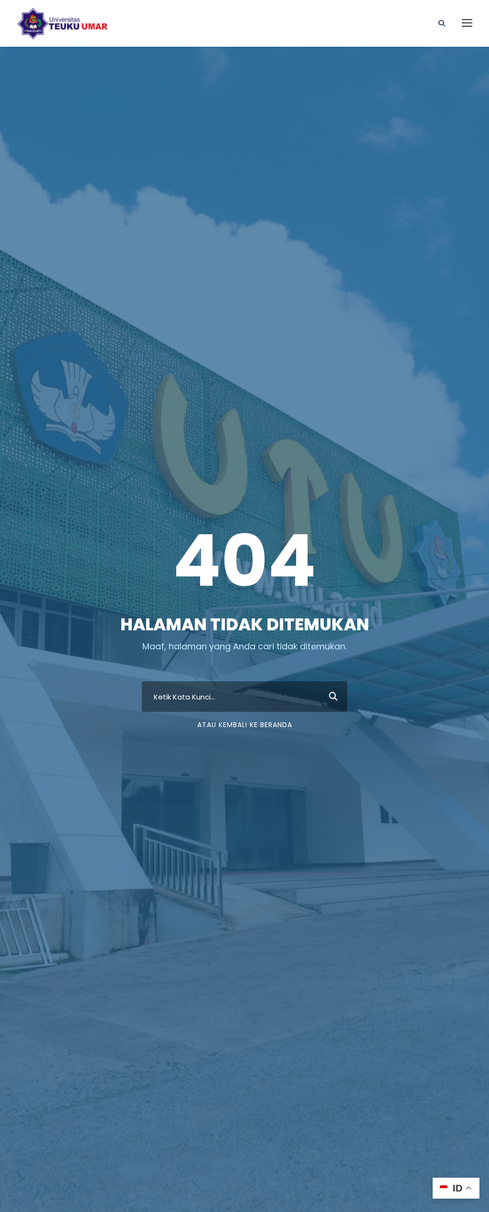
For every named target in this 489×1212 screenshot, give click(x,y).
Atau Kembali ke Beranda (244, 724)
